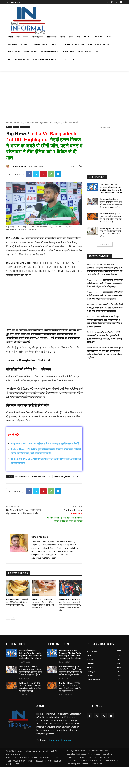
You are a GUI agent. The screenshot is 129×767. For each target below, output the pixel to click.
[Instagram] (112, 2)
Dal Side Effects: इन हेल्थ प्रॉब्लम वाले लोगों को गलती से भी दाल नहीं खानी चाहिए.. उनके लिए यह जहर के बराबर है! (30, 687)
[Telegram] (58, 174)
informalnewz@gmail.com (60, 739)
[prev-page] (8, 618)
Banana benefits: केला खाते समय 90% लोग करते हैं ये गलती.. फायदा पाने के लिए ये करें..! (17, 602)
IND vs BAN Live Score (41, 476)
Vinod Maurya (19, 166)
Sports (16, 127)
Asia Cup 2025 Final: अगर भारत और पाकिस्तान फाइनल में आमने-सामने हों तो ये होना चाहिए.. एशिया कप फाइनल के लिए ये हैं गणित (70, 604)
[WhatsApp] (51, 174)
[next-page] (13, 618)
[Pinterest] (43, 174)
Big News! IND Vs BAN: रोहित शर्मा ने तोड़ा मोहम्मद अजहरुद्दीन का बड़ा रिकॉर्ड (45, 443)
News (16, 122)
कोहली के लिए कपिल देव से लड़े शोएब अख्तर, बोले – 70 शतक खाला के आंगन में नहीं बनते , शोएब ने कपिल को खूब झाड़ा (104, 283)
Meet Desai (92, 347)
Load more (104, 244)
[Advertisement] (86, 19)
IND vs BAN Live (22, 476)
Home (9, 122)
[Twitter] (116, 2)
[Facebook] (108, 2)
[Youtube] (121, 2)
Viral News (25, 127)
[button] (119, 67)
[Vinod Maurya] (8, 166)
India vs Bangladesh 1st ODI (66, 476)
